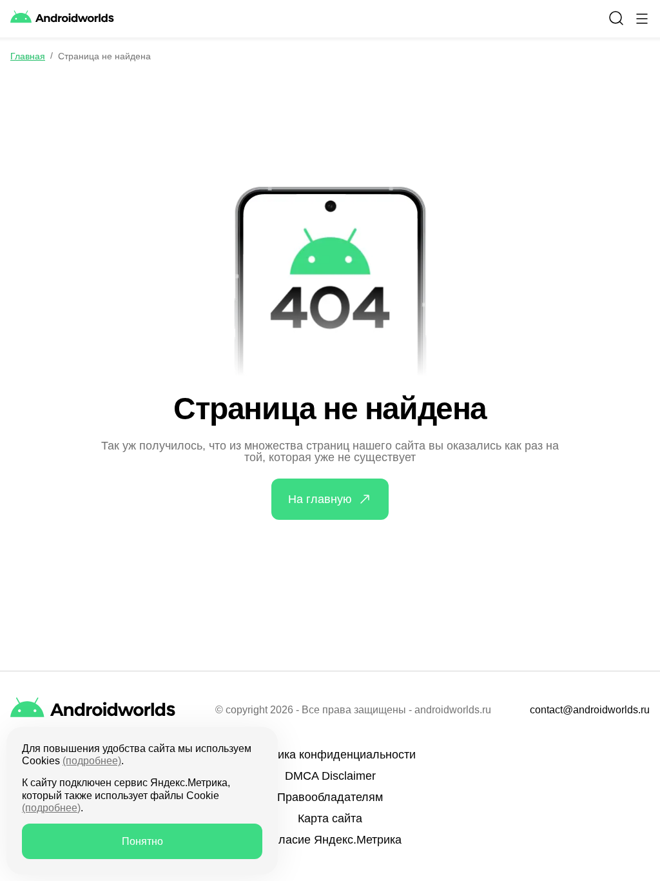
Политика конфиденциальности (330, 754)
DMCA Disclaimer (330, 776)
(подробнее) (92, 760)
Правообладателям (330, 797)
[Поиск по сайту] (616, 18)
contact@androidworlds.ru (590, 710)
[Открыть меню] (642, 18)
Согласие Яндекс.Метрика (330, 840)
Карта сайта (330, 818)
